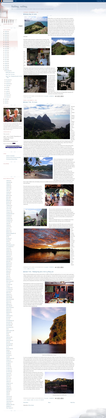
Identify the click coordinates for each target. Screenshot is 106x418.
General (7, 248)
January (7, 96)
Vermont (8, 399)
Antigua (8, 184)
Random (13, 147)
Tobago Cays (8, 383)
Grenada (8, 256)
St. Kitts (7, 365)
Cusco (7, 228)
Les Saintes (8, 284)
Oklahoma (8, 337)
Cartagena (8, 212)
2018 (6, 46)
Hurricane (8, 266)
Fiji (7, 236)
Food (7, 241)
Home (49, 402)
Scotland (8, 353)
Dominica (8, 231)
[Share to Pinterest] (63, 96)
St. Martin (8, 368)
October (7, 81)
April (7, 91)
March (7, 93)
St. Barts (8, 360)
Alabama (8, 180)
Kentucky (8, 279)
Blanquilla (8, 200)
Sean (7, 357)
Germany (8, 251)
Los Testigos (8, 289)
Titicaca (8, 380)
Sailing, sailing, (19, 6)
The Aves (8, 378)
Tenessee (8, 373)
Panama (7, 338)
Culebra (7, 225)
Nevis (7, 319)
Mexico (7, 302)
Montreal (8, 310)
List (11, 147)
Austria (7, 193)
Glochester (8, 253)
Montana (8, 309)
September (8, 83)
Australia (8, 192)
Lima (7, 286)
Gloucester (8, 254)
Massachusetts (9, 299)
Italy (7, 274)
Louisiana (8, 291)
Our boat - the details (10, 155)
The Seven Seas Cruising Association (13, 157)
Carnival (8, 208)
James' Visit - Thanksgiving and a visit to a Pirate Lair (39, 271)
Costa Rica (8, 221)
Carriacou (8, 210)
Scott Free (8, 355)
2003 (6, 103)
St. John (7, 363)
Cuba (7, 223)
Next (18, 147)
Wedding (8, 406)
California (8, 205)
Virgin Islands (9, 401)
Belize (7, 197)
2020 (6, 42)
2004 (6, 101)
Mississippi (8, 305)
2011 (6, 59)
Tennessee (8, 375)
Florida (7, 240)
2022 (6, 39)
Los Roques (8, 287)
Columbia (8, 218)
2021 (6, 40)
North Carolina (9, 330)
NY (7, 333)
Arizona (7, 187)
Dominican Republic (10, 233)
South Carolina (9, 358)
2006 (6, 69)
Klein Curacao (9, 281)
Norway (7, 332)
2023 (6, 37)
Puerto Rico (8, 345)
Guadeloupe (8, 258)
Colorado (8, 217)
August (7, 85)
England (8, 235)
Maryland (8, 297)
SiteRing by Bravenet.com (13, 148)
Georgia (7, 249)
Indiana (7, 271)
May (7, 89)
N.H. (7, 314)
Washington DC (9, 404)
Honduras (8, 263)
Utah (7, 394)
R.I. (7, 347)
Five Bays (8, 238)
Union (7, 391)
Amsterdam (8, 182)
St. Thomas (8, 370)
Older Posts (72, 402)
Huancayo (8, 264)
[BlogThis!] (58, 96)
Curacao (8, 226)
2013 (6, 56)
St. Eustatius (8, 361)
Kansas (7, 277)
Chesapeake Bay (9, 213)
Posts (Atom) (31, 405)
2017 (6, 48)
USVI (7, 393)
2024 (6, 35)
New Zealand (8, 327)
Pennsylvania (9, 340)
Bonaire (7, 202)
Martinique (8, 296)
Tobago (7, 381)
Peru (7, 342)
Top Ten (8, 384)
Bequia (28, 399)
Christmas (8, 215)
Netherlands (8, 315)
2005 (6, 99)
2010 (6, 61)
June (7, 87)
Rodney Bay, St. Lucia (31, 14)
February (8, 95)
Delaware (8, 230)
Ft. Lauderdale (9, 246)
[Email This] (57, 96)
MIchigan (8, 304)
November (8, 80)
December (8, 70)
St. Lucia (29, 97)
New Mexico (8, 324)
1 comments (51, 398)
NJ (6, 328)
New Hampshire (9, 320)
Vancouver (8, 396)
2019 (6, 44)
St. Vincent (41, 399)
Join (16, 147)
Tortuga (7, 386)
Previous (8, 147)
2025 (6, 33)
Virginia (8, 403)
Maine (7, 292)
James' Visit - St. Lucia (31, 102)
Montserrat (8, 312)
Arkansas (8, 189)
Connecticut (8, 220)
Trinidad (8, 389)
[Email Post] (55, 96)
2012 (6, 57)
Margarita (8, 294)
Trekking (8, 388)
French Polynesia (9, 245)
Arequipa (8, 185)
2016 (6, 50)
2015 (6, 52)
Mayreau (8, 300)
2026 (6, 31)
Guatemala (8, 259)
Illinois (7, 268)
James (28, 268)
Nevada (7, 317)
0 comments (51, 96)
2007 (6, 67)
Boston (7, 203)
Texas (7, 376)
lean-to (7, 282)
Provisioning (8, 343)
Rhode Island (9, 348)
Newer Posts (25, 402)
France (7, 243)
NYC (7, 335)
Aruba (7, 190)
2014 (6, 54)
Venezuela (8, 398)
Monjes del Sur (9, 307)
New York (8, 325)
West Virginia (9, 408)
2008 (6, 65)
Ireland (7, 272)
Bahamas (8, 195)
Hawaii (7, 261)
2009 (6, 63)
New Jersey (8, 322)
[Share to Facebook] (61, 96)
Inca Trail (8, 269)
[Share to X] (60, 96)
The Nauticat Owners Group (11, 159)
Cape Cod (8, 207)
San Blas (8, 352)
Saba (7, 350)
